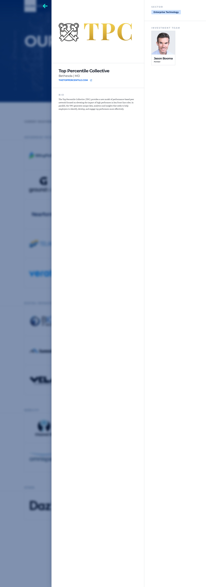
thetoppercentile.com (73, 80)
